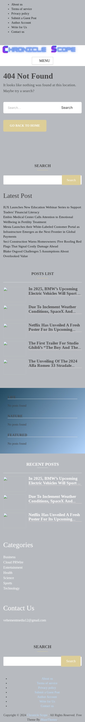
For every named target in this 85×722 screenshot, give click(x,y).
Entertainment (12, 567)
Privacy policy (20, 13)
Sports (7, 583)
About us (16, 4)
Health (7, 573)
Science (8, 578)
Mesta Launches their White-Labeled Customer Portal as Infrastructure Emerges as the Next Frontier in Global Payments (41, 231)
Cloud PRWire (13, 562)
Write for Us (19, 27)
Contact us (17, 31)
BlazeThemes (49, 719)
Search (42, 166)
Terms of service (21, 9)
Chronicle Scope (37, 715)
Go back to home (25, 125)
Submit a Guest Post (23, 18)
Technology (11, 588)
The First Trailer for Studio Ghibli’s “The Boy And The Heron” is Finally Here (54, 347)
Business (9, 557)
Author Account (21, 22)
